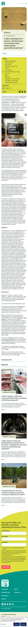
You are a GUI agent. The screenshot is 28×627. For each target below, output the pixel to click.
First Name (4, 536)
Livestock (7, 73)
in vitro (3, 343)
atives (13, 339)
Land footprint (8, 70)
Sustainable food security (11, 80)
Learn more (12, 561)
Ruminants (7, 77)
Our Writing (5, 592)
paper (14, 174)
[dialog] (14, 622)
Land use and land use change (12, 71)
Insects (7, 68)
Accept (23, 624)
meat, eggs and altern (6, 339)
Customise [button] (3, 624)
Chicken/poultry (9, 63)
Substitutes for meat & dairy (12, 79)
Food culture (8, 64)
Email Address (5, 531)
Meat (6, 75)
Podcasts (17, 592)
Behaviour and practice (10, 61)
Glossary (4, 589)
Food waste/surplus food (11, 66)
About (16, 589)
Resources (5, 595)
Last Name (4, 542)
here (15, 218)
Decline (16, 624)
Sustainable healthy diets (11, 82)
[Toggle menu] (26, 3)
